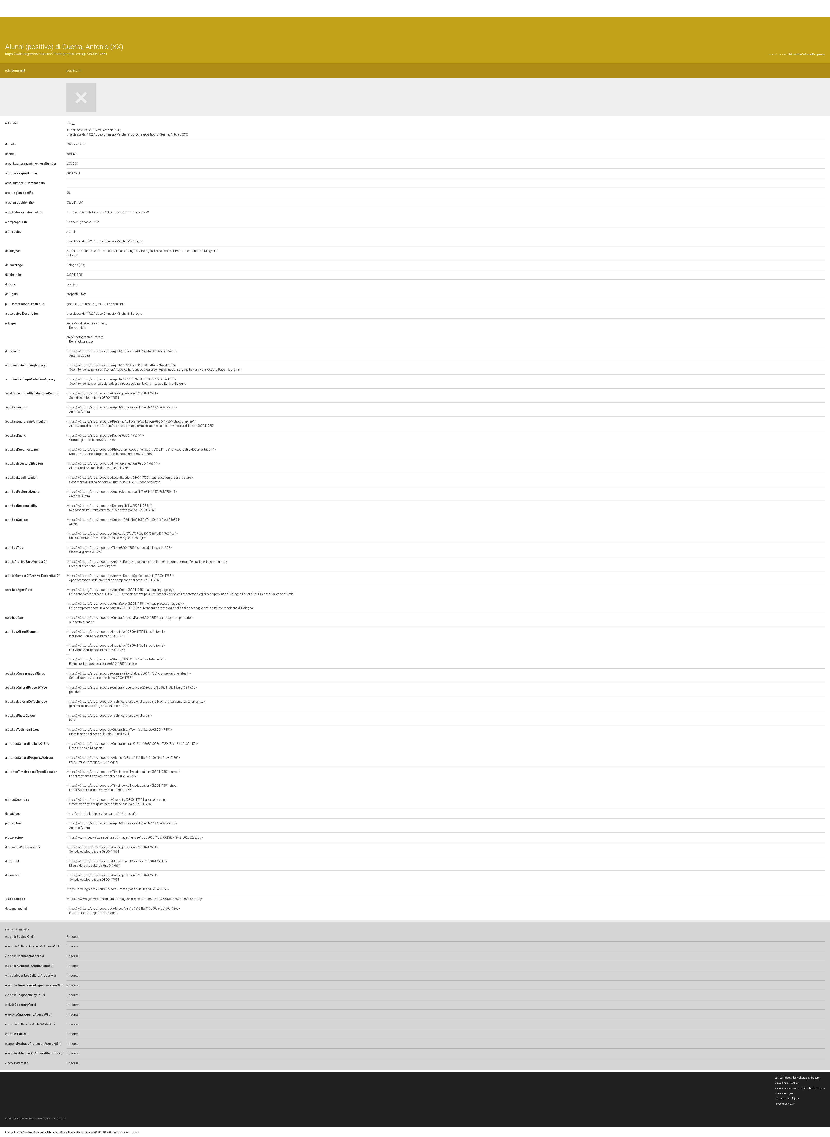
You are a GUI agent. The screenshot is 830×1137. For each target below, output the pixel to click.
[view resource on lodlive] (823, 28)
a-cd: (23, 212)
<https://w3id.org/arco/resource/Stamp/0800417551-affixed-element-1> (116, 661)
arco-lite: (30, 163)
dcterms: (22, 847)
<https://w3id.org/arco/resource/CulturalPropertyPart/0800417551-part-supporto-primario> (129, 620)
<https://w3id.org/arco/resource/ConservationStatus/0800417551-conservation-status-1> (128, 675)
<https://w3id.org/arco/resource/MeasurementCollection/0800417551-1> (117, 863)
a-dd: (21, 631)
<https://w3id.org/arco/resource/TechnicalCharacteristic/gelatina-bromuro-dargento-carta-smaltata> (135, 704)
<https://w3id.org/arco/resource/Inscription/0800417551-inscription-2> (115, 648)
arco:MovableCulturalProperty (86, 325)
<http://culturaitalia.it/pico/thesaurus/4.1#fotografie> (102, 813)
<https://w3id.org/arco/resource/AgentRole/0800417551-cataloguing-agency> (180, 592)
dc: (10, 144)
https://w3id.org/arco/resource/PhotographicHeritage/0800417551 (56, 54)
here (136, 1132)
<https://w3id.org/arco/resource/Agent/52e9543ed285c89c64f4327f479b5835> (153, 367)
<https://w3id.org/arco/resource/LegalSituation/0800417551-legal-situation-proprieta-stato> (129, 480)
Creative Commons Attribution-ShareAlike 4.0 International (58, 1132)
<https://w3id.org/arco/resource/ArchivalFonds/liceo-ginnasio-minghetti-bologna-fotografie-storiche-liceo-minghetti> (146, 564)
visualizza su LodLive (786, 1082)
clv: (17, 799)
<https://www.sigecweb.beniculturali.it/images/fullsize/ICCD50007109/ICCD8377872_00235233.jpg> (134, 837)
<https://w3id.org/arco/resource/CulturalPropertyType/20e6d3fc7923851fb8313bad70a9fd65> (131, 690)
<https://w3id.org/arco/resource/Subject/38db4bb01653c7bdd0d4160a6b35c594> (123, 522)
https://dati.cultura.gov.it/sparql (802, 1077)
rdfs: (15, 70)
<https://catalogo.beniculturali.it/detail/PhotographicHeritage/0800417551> (117, 889)
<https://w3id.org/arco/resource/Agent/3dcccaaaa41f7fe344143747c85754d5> (121, 353)
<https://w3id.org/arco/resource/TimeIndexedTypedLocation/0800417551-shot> (121, 788)
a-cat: (32, 393)
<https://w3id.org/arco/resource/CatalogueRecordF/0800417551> (112, 395)
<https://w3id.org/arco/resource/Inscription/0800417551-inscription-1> (115, 634)
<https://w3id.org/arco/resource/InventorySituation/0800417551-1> (113, 466)
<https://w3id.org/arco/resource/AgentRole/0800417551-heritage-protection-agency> (159, 606)
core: (18, 590)
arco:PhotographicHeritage (85, 339)
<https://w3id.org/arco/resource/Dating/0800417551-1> (105, 438)
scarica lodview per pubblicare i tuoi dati (35, 1118)
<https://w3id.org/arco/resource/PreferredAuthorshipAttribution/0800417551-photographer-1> (140, 423)
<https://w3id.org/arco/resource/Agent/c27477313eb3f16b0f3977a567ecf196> (126, 381)
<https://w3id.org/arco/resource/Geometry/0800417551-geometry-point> (117, 802)
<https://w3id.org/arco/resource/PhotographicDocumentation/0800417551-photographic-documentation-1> (141, 452)
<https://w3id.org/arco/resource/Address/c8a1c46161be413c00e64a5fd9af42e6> (123, 760)
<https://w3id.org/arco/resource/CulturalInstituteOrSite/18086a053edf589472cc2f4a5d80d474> (132, 746)
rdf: (10, 323)
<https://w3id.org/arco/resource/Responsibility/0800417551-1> (111, 508)
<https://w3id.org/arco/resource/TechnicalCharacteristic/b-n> (109, 718)
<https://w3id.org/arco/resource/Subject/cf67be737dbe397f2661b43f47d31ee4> (122, 536)
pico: (24, 304)
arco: (21, 173)
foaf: (15, 899)
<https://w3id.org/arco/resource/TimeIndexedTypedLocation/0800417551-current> (123, 774)
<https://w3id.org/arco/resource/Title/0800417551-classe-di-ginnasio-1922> (119, 550)
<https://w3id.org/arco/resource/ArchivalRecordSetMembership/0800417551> (120, 578)
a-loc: (27, 743)
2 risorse (72, 936)
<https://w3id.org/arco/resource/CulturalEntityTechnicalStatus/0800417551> (119, 732)
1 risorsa (72, 946)
